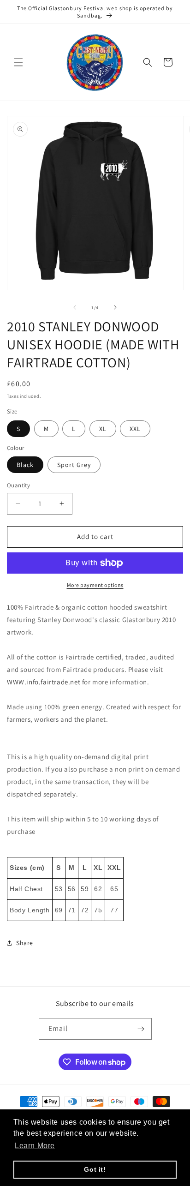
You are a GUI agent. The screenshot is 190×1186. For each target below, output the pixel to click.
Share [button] (24, 943)
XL (103, 429)
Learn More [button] (35, 1146)
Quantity (18, 485)
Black (25, 465)
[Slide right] (115, 307)
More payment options (95, 584)
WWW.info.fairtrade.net (43, 681)
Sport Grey (74, 465)
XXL (135, 429)
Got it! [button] (95, 1169)
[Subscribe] (141, 1029)
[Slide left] (75, 307)
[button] (18, 62)
